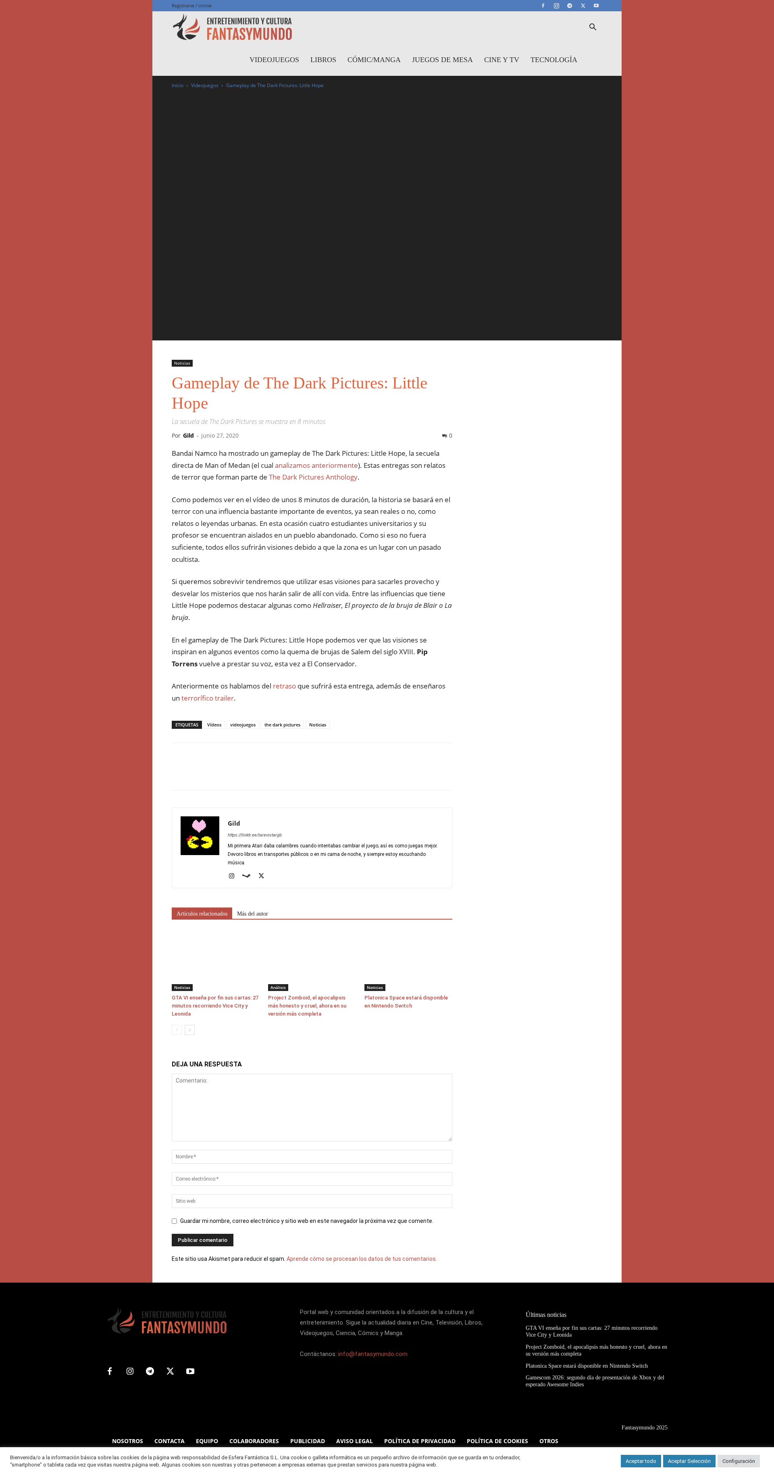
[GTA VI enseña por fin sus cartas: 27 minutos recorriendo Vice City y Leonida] (216, 960)
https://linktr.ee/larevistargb (255, 835)
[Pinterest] (217, 774)
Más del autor (252, 914)
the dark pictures (282, 725)
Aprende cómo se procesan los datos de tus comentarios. (362, 1259)
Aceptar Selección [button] (689, 1461)
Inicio (177, 85)
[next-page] (190, 1030)
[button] (592, 28)
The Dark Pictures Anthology (313, 477)
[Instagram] (556, 5)
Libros (323, 60)
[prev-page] (177, 1030)
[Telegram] (570, 5)
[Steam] (249, 876)
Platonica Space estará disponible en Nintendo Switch (587, 1366)
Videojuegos (274, 60)
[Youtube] (596, 5)
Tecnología (554, 60)
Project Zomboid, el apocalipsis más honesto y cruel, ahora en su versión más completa (307, 1006)
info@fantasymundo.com (373, 1354)
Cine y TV (501, 60)
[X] (583, 5)
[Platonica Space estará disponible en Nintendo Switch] (408, 960)
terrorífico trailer (207, 698)
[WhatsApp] (235, 774)
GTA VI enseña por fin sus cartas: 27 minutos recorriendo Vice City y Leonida (215, 1006)
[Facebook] (543, 5)
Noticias (182, 363)
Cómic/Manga (374, 60)
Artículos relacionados (202, 914)
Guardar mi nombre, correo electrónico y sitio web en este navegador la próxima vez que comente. (306, 1221)
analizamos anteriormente (316, 465)
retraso (284, 686)
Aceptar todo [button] (641, 1461)
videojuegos (243, 725)
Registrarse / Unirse (192, 5)
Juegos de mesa (442, 60)
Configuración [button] (738, 1461)
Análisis (278, 987)
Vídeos (214, 725)
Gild (188, 435)
